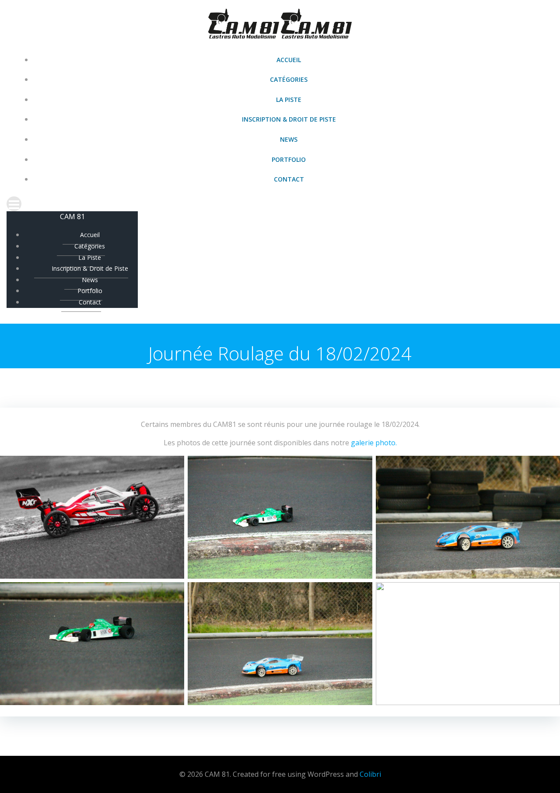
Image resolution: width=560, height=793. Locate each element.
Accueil (288, 60)
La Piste (288, 99)
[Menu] (280, 203)
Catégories (289, 79)
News (289, 139)
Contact (289, 179)
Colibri (370, 774)
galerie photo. (374, 442)
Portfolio (289, 159)
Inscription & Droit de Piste (289, 119)
